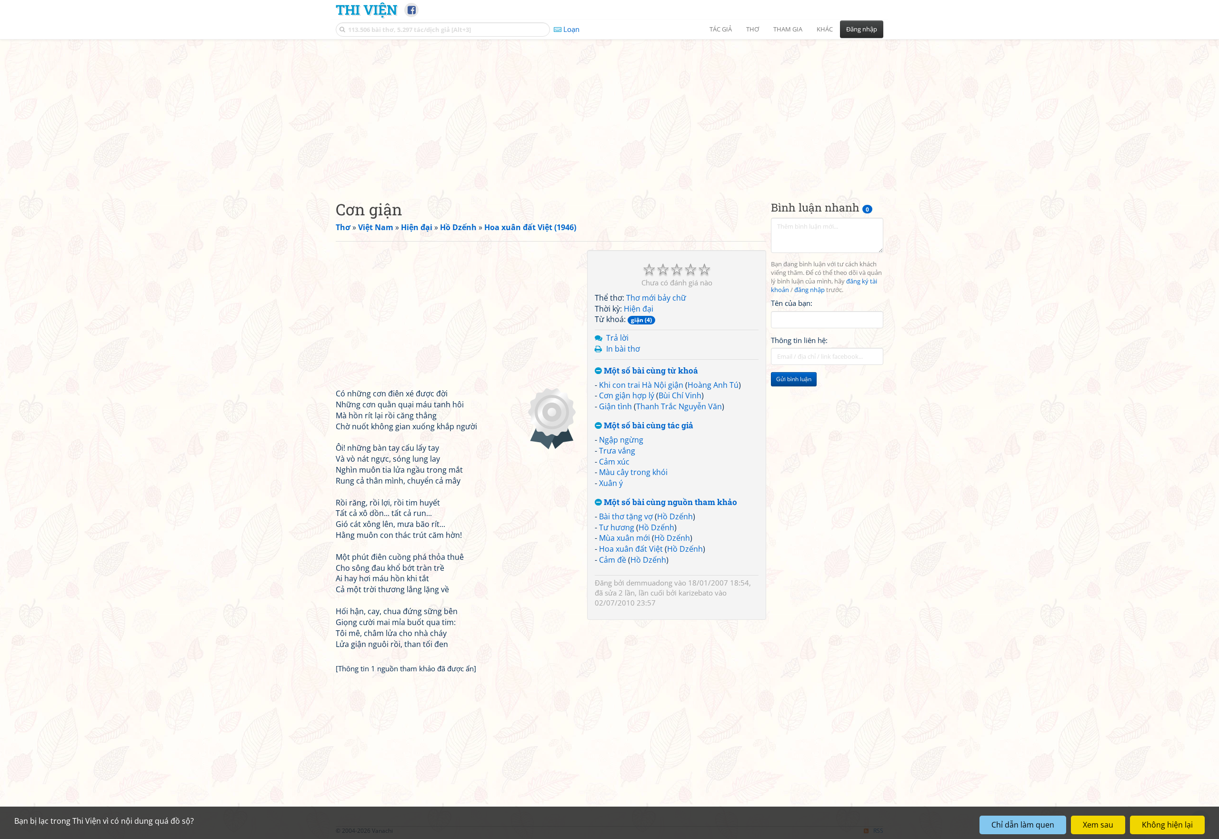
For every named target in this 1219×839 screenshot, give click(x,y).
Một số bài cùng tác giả (647, 425)
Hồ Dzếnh (675, 516)
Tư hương (616, 527)
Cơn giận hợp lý (626, 395)
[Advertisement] (609, 112)
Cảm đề (612, 560)
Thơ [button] (752, 29)
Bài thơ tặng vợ (626, 516)
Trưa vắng (617, 450)
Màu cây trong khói (633, 472)
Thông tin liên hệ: (799, 340)
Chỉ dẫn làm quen (1022, 824)
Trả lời (617, 338)
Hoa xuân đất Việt (631, 549)
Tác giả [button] (720, 29)
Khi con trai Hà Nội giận (641, 385)
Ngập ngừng (621, 440)
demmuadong (649, 582)
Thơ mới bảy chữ (656, 298)
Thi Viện (366, 9)
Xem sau (1098, 824)
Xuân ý (611, 483)
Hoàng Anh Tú (713, 385)
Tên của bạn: (791, 303)
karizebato (696, 592)
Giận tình (615, 406)
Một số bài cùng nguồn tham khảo (669, 502)
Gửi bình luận (793, 379)
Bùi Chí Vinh (680, 395)
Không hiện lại (1167, 824)
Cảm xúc (614, 461)
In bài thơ (623, 349)
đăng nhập (809, 290)
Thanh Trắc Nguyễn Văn (679, 406)
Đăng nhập (861, 29)
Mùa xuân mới (624, 538)
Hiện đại (638, 308)
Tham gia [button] (787, 29)
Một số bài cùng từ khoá (650, 370)
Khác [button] (825, 29)
